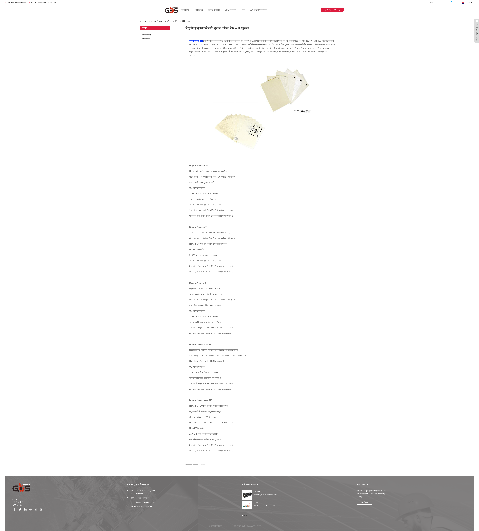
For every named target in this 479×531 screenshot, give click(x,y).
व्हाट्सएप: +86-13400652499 (141, 506)
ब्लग (243, 10)
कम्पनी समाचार (146, 35)
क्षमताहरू (198, 10)
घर (140, 21)
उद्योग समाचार (146, 39)
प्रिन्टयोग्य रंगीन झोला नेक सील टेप (264, 506)
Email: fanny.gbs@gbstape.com (43, 2)
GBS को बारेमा (230, 10)
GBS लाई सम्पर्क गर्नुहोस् (258, 10)
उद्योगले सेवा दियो (214, 10)
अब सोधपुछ (364, 502)
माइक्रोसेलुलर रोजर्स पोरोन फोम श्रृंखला (266, 494)
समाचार (147, 21)
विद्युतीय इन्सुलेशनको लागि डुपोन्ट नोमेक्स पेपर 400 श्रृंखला (172, 21)
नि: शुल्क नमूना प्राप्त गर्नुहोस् (332, 10)
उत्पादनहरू (185, 10)
